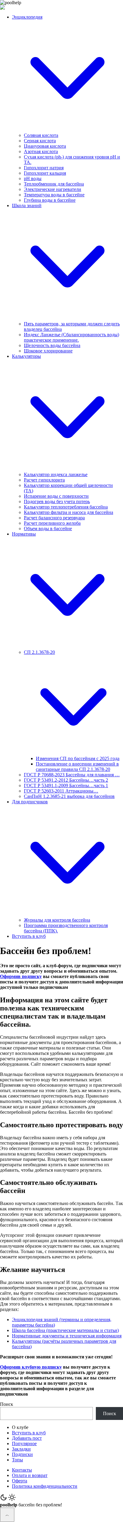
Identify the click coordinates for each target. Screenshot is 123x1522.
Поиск (6, 1404)
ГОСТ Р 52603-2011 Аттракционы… (61, 790)
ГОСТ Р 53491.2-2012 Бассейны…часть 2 (66, 780)
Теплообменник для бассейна (54, 183)
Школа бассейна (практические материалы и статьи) (65, 1330)
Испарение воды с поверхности (56, 496)
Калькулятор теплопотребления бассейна (66, 506)
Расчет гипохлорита (44, 479)
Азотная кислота (41, 151)
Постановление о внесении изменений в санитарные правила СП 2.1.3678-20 (77, 766)
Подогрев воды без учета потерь (57, 501)
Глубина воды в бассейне (50, 200)
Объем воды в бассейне (48, 528)
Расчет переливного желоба (52, 523)
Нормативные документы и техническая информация (67, 1335)
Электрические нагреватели (52, 189)
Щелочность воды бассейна (52, 345)
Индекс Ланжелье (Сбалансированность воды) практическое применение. (71, 337)
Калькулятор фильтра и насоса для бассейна (68, 512)
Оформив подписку (21, 976)
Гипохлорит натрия (44, 167)
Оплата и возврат (29, 1475)
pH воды (32, 178)
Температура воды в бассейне (54, 194)
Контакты (22, 1469)
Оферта (19, 1480)
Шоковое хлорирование (48, 350)
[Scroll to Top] (7, 1515)
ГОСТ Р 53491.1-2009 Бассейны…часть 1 (66, 785)
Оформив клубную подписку (31, 1366)
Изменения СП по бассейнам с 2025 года (77, 758)
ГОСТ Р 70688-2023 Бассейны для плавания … (72, 774)
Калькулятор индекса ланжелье (55, 474)
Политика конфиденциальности (44, 1486)
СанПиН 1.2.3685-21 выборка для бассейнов (69, 796)
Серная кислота (40, 140)
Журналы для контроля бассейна (57, 920)
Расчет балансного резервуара (54, 517)
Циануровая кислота (45, 146)
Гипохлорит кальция (45, 173)
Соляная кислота (41, 135)
